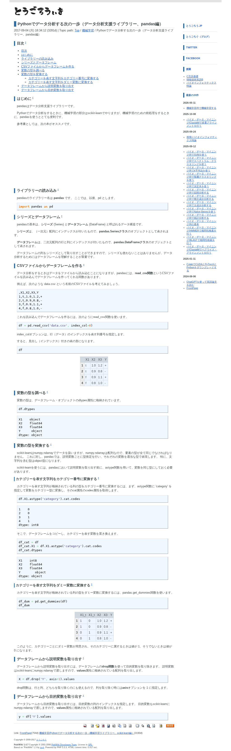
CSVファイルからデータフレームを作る (47, 66)
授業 (188, 69)
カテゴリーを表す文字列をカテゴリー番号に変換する (63, 78)
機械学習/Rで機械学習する (201, 108)
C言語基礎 (192, 76)
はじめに (27, 54)
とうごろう (41, 740)
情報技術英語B (195, 79)
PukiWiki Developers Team (64, 745)
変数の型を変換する (34, 74)
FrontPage (25, 733)
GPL (90, 745)
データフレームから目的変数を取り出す (47, 90)
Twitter (191, 47)
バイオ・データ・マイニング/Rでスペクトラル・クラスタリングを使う (201, 161)
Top (77, 30)
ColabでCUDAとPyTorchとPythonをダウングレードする (202, 267)
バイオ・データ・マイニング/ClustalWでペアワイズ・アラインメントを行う (202, 249)
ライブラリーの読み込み (37, 58)
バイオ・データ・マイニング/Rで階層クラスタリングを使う (201, 176)
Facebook (193, 58)
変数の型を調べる (33, 70)
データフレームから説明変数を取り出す (47, 86)
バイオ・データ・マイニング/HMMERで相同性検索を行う (201, 230)
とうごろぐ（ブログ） (198, 36)
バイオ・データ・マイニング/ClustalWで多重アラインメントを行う (202, 122)
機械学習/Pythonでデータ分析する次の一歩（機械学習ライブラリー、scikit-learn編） (86, 733)
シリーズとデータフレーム (38, 62)
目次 (24, 50)
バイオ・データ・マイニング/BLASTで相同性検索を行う (201, 240)
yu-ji (42, 747)
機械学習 (88, 30)
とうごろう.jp (194, 25)
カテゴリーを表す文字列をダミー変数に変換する (60, 82)
